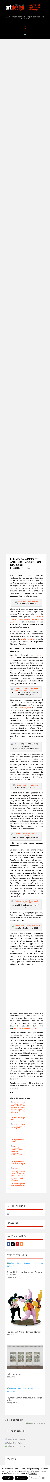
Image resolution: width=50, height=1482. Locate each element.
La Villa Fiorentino (27, 639)
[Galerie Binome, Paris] (35, 1423)
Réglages (32, 1473)
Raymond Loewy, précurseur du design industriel (24, 1398)
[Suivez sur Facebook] (8, 1244)
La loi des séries (14, 1374)
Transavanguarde (25, 708)
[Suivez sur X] (13, 1244)
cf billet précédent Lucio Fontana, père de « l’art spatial (26, 619)
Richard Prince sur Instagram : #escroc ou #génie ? (24, 1273)
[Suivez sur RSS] (21, 1244)
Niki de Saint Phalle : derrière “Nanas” (24, 1332)
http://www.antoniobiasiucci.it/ (25, 1029)
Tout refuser (21, 1478)
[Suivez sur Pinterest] (17, 1244)
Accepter (8, 1478)
